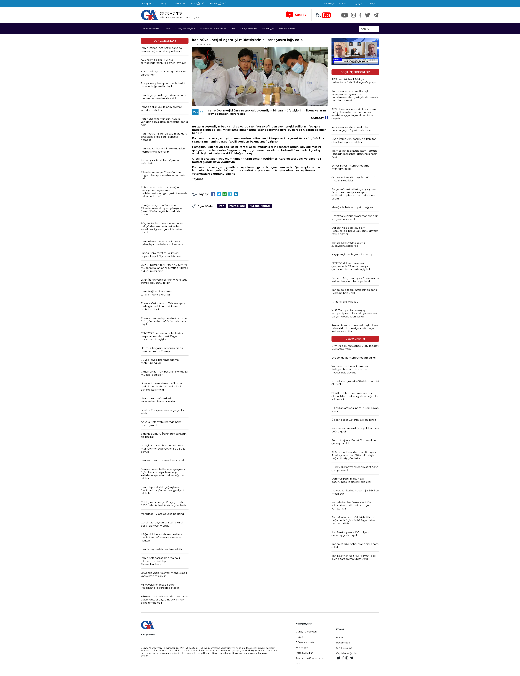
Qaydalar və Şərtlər (346, 653)
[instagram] (353, 15)
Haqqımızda (148, 3)
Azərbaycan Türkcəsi (335, 3)
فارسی (358, 3)
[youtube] (323, 15)
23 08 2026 (179, 3)
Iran (221, 205)
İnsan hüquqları (287, 28)
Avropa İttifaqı (260, 205)
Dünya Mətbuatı (305, 642)
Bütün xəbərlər (151, 28)
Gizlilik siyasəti (344, 648)
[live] (296, 15)
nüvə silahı (237, 205)
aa (202, 112)
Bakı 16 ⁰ (197, 3)
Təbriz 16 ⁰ (218, 3)
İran (233, 28)
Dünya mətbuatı (248, 28)
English (374, 3)
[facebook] (360, 15)
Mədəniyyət (268, 28)
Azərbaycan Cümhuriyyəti (213, 28)
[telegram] (376, 15)
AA (195, 112)
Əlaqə (164, 3)
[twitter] (367, 15)
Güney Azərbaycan (185, 28)
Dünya (167, 28)
